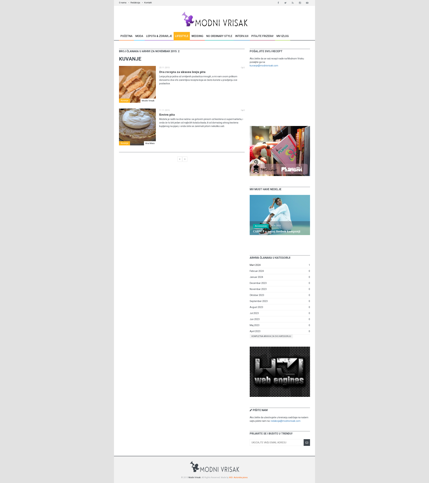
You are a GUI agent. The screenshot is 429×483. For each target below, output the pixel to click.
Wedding (197, 36)
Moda (139, 36)
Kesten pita (167, 114)
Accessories (261, 226)
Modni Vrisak (148, 100)
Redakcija (135, 2)
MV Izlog (283, 36)
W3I (231, 477)
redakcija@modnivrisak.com (285, 421)
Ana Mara (150, 143)
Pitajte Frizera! (262, 36)
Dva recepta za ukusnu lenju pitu (182, 72)
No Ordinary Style (219, 36)
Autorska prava (241, 477)
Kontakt (148, 2)
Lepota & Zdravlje (159, 36)
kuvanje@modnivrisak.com (264, 65)
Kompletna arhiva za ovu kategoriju (271, 336)
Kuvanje (124, 100)
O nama (122, 2)
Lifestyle (181, 36)
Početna (126, 36)
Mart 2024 (255, 265)
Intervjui (241, 36)
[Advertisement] (280, 97)
